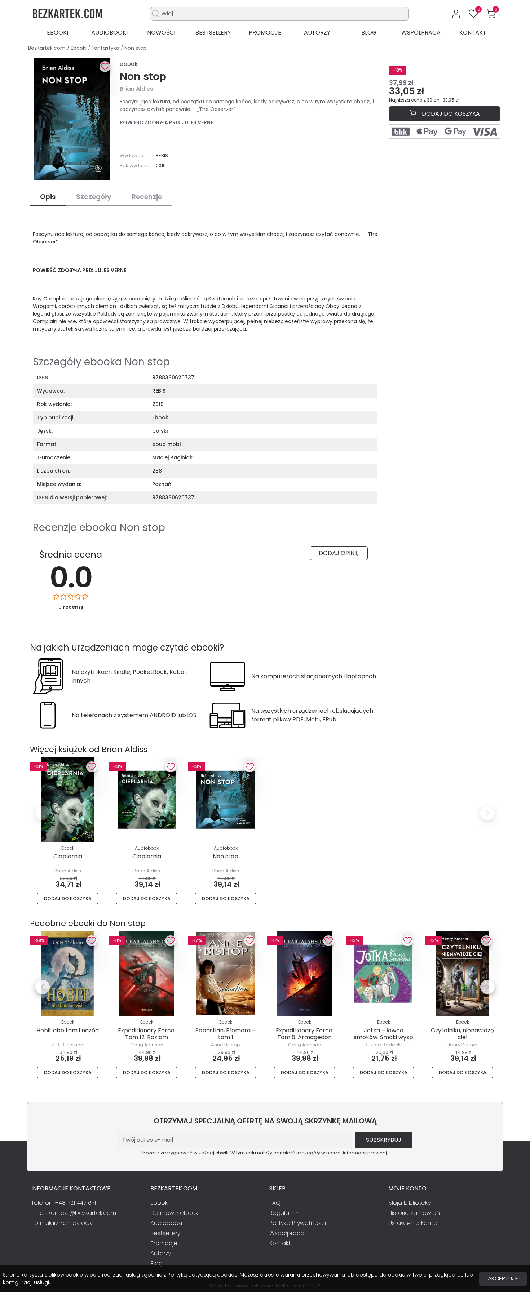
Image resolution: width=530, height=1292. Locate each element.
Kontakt (472, 32)
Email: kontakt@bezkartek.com (73, 1213)
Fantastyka (106, 48)
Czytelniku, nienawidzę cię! (462, 1033)
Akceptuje (503, 1278)
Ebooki (57, 32)
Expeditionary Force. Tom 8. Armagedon (305, 1033)
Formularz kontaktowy (62, 1223)
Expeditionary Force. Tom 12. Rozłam (147, 1033)
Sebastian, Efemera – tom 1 (225, 1033)
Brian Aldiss (136, 89)
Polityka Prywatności (297, 1223)
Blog (369, 32)
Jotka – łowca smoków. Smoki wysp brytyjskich (383, 1037)
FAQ (275, 1203)
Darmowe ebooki (174, 1213)
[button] (491, 14)
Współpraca (421, 32)
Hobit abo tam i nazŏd (67, 1030)
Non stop (225, 856)
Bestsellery (213, 32)
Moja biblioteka (410, 1203)
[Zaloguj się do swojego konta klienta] (456, 14)
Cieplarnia (67, 856)
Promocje (265, 32)
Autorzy (317, 32)
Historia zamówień (414, 1213)
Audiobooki (109, 32)
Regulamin (284, 1213)
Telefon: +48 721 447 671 (63, 1203)
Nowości (161, 32)
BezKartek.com (47, 48)
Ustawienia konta (412, 1223)
